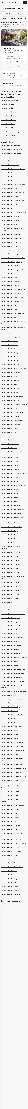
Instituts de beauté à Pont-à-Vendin (11, 715)
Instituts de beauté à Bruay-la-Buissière (13, 289)
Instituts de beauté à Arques (9, 177)
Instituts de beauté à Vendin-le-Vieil (11, 839)
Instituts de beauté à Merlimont (10, 653)
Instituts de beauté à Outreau (10, 703)
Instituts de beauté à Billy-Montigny (11, 262)
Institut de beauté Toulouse (9, 136)
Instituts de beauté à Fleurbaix (10, 444)
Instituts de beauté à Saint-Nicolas (11, 792)
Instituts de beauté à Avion (9, 204)
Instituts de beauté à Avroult (9, 208)
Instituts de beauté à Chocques (10, 353)
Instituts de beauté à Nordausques (11, 677)
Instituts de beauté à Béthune (10, 250)
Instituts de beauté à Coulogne (10, 364)
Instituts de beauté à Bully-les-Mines (12, 297)
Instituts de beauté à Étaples (9, 432)
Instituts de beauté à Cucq (9, 376)
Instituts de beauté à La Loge (9, 556)
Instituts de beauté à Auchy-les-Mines (12, 192)
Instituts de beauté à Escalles (10, 416)
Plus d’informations (14, 61)
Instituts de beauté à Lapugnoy (10, 564)
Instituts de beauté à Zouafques (10, 887)
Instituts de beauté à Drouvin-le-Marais (13, 396)
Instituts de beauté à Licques (9, 598)
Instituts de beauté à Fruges (9, 465)
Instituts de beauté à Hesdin (9, 523)
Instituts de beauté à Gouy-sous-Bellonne (13, 485)
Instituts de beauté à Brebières (10, 274)
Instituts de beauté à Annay (9, 161)
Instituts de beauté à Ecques (9, 408)
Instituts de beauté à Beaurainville (11, 238)
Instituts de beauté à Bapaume (10, 220)
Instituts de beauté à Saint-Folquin (11, 764)
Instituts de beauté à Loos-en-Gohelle (12, 626)
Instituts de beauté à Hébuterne (10, 505)
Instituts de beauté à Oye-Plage (10, 707)
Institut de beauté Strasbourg (10, 132)
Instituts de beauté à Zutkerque (10, 894)
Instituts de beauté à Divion (9, 384)
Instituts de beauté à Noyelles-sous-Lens (13, 691)
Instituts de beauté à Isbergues (10, 543)
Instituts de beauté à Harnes (9, 501)
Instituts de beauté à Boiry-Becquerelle (12, 266)
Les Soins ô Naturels (9, 73)
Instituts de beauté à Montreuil (10, 661)
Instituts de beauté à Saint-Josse (11, 772)
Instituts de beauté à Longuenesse (11, 622)
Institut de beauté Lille (7, 104)
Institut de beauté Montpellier (10, 116)
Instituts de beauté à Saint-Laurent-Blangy (14, 776)
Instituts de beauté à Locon (9, 610)
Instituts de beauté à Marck (9, 634)
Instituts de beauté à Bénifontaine (11, 242)
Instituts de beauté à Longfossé (10, 618)
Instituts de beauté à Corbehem (10, 361)
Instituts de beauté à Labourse (10, 560)
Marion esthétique (8, 83)
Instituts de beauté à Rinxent (9, 734)
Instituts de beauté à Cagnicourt (11, 305)
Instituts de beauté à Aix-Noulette (11, 153)
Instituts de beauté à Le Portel (10, 572)
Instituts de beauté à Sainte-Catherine (12, 805)
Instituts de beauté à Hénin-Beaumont (12, 509)
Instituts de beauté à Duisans (10, 400)
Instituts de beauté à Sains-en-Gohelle (12, 750)
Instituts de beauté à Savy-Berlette (11, 817)
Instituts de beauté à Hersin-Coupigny (12, 513)
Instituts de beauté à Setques (10, 821)
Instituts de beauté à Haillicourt (10, 497)
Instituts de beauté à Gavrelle (10, 469)
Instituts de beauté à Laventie (10, 568)
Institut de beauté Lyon (8, 108)
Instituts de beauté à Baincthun (10, 216)
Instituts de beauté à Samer (9, 813)
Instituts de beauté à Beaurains (10, 234)
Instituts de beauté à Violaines (10, 863)
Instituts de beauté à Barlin (9, 224)
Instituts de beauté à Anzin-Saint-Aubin (13, 169)
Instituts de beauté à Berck (9, 246)
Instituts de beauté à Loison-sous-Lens (13, 614)
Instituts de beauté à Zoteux (9, 883)
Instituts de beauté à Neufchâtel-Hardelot (13, 669)
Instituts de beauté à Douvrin (10, 392)
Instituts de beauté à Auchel (9, 188)
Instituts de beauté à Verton (9, 855)
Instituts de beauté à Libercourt (10, 594)
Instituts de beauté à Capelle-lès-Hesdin (13, 337)
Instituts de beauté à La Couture (10, 552)
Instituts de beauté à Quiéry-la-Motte (12, 723)
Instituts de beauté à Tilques (9, 829)
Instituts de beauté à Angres (9, 157)
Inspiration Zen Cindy (8, 48)
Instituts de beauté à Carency (10, 341)
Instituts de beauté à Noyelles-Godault (12, 681)
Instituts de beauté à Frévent (9, 461)
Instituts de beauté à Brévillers (10, 281)
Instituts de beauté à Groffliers (10, 489)
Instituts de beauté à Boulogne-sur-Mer (13, 270)
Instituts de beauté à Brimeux (10, 285)
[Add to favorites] (24, 31)
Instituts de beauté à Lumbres (10, 630)
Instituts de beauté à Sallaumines (11, 809)
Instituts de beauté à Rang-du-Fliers (12, 730)
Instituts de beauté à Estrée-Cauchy (12, 424)
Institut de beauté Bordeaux (9, 100)
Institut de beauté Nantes (8, 120)
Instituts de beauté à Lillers (9, 606)
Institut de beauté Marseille (9, 112)
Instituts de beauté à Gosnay (9, 481)
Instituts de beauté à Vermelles (10, 847)
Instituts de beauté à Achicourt (10, 145)
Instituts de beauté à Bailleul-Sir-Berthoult (13, 212)
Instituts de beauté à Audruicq (10, 196)
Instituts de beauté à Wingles (10, 879)
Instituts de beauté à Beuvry (9, 254)
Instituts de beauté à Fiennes (9, 440)
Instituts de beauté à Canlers (9, 333)
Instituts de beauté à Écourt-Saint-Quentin (14, 404)
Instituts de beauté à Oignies (9, 695)
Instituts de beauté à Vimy (9, 859)
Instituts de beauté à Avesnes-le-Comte (13, 200)
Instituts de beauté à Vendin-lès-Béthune (13, 843)
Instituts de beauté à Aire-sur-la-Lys (12, 149)
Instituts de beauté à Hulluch (9, 539)
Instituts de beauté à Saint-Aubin (11, 754)
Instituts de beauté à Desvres (10, 380)
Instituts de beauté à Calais (9, 309)
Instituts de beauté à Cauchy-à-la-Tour (12, 349)
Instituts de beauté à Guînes (9, 493)
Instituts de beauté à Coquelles (10, 357)
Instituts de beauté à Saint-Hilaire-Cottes (13, 768)
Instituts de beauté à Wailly (9, 871)
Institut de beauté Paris (8, 128)
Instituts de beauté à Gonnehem (10, 477)
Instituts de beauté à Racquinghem (11, 727)
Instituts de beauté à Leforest (10, 582)
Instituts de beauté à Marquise (10, 641)
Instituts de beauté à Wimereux (10, 875)
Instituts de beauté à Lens (9, 586)
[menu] (2, 2)
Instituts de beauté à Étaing (9, 428)
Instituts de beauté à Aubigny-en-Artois (13, 185)
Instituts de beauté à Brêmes (9, 278)
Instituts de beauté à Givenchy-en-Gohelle (14, 473)
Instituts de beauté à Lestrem (10, 590)
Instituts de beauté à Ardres (9, 173)
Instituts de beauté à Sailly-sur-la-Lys (12, 746)
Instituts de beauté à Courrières (10, 372)
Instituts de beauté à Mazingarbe (11, 645)
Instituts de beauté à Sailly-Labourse (12, 742)
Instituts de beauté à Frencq (9, 448)
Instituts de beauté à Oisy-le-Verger (11, 699)
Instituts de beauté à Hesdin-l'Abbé (11, 527)
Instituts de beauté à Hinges (9, 531)
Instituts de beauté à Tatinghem (10, 825)
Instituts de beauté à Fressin (9, 457)
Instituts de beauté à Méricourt (10, 649)
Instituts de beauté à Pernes (9, 711)
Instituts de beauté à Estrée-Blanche (12, 420)
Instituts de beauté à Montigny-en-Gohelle (14, 657)
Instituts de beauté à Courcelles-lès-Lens (13, 368)
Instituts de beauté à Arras (9, 181)
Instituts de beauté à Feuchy (9, 436)
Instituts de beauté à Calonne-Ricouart (12, 313)
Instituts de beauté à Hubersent (10, 535)
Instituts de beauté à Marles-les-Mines (12, 637)
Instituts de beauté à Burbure (10, 301)
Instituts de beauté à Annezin (10, 165)
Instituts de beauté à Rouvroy (10, 738)
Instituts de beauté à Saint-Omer (11, 796)
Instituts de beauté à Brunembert (11, 293)
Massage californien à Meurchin (10, 904)
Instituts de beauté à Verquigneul (11, 851)
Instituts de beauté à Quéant (9, 719)
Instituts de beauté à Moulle (9, 665)
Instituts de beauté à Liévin (9, 602)
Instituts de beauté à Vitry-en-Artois (12, 867)
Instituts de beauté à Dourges (10, 388)
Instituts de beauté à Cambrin (10, 317)
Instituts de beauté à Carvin (9, 345)
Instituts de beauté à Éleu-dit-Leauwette (13, 412)
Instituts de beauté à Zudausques (11, 890)
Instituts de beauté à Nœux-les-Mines (12, 673)
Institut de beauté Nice (8, 124)
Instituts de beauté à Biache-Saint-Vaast (13, 258)
